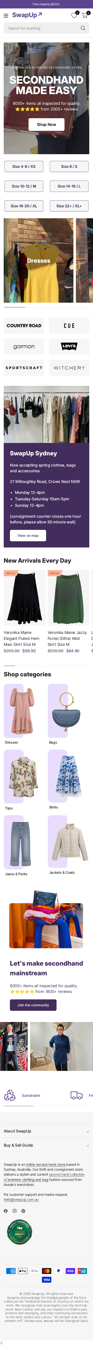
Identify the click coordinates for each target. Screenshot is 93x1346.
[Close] (1, 1343)
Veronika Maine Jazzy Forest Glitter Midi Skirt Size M (67, 638)
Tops (9, 808)
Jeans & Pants (16, 874)
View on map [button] (28, 535)
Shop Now (46, 124)
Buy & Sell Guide (18, 1145)
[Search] (83, 28)
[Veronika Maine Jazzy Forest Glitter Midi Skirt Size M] (69, 598)
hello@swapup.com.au (21, 1199)
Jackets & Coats (62, 872)
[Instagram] (17, 1211)
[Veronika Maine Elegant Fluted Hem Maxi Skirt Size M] (25, 598)
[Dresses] (38, 260)
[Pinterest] (25, 1211)
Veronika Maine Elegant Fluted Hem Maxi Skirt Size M (21, 638)
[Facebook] (8, 1211)
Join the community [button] (33, 1005)
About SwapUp (17, 1130)
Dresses (11, 742)
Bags (53, 742)
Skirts (53, 807)
